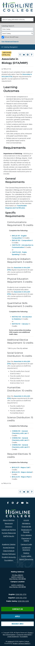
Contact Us (17, 609)
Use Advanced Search (10, 42)
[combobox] (17, 19)
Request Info (17, 624)
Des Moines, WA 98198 (17, 579)
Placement (25, 538)
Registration (25, 530)
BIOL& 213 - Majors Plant (21, 477)
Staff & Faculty (8, 536)
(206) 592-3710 (20, 594)
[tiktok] (17, 503)
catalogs (10, 641)
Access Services (8, 547)
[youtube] (22, 503)
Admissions (26, 523)
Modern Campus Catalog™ (21, 643)
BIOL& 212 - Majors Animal (22, 472)
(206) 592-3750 (21, 598)
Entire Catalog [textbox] (6, 29)
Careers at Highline (9, 530)
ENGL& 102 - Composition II (22, 240)
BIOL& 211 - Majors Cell (20, 467)
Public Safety (26, 556)
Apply (17, 616)
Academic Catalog (8, 544)
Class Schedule (8, 551)
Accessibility (24, 636)
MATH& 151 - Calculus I (20, 324)
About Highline (8, 520)
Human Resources (9, 533)
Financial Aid (26, 526)
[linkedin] (27, 503)
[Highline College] (17, 7)
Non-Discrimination (9, 634)
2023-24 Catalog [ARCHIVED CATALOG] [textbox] (13, 19)
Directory (8, 526)
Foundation (8, 560)
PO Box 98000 (17, 575)
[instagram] (12, 503)
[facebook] (7, 503)
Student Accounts (9, 557)
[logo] (17, 513)
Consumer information (24, 634)
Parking (26, 553)
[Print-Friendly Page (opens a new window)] (27, 54)
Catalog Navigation (11, 47)
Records (26, 532)
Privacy (30, 632)
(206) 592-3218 (23, 601)
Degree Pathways (8, 554)
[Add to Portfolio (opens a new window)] (24, 54)
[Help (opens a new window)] (31, 54)
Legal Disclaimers (13, 636)
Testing (26, 541)
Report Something (26, 559)
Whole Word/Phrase (11, 37)
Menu (28, 4)
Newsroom (9, 523)
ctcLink (26, 520)
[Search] (32, 33)
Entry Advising (26, 535)
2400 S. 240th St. (17, 577)
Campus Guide (26, 544)
